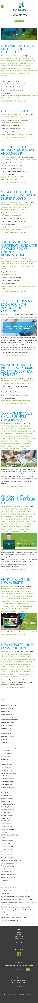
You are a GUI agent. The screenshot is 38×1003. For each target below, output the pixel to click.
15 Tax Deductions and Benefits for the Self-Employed (19, 195)
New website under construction (17, 646)
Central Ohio (5, 742)
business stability (6, 733)
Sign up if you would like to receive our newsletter (19, 965)
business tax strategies (8, 736)
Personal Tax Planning (9, 207)
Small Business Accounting (10, 266)
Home (19, 932)
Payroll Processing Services (27, 71)
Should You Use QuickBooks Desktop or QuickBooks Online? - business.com (19, 248)
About (19, 934)
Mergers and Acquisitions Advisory (13, 441)
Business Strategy (6, 826)
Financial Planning (6, 849)
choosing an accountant (8, 745)
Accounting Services (29, 159)
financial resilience (6, 855)
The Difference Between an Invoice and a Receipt (18, 150)
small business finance (7, 778)
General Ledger (14, 111)
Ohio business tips (6, 764)
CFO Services (12, 66)
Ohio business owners (7, 762)
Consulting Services (25, 66)
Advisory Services (28, 61)
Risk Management (6, 871)
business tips (4, 739)
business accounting (7, 717)
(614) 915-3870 (20, 15)
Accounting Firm (16, 117)
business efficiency (6, 725)
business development (7, 722)
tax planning (4, 880)
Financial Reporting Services (11, 68)
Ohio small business (6, 770)
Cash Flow (4, 832)
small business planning (8, 781)
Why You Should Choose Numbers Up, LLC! (18, 499)
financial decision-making (8, 748)
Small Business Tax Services (19, 210)
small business (5, 776)
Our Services (19, 936)
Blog (19, 940)
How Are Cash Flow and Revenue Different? (18, 49)
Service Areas (19, 938)
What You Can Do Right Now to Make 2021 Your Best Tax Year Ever (17, 369)
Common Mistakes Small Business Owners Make (16, 416)
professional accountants (8, 773)
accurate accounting (7, 714)
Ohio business (5, 759)
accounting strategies (7, 809)
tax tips (3, 790)
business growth (6, 728)
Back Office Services (8, 433)
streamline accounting (7, 787)
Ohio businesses (6, 767)
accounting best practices (8, 705)
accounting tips (5, 711)
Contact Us (19, 943)
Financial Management (7, 846)
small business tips (6, 784)
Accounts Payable (6, 812)
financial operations (7, 753)
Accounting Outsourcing (18, 58)
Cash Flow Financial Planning (11, 436)
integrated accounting (7, 857)
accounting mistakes (7, 708)
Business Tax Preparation (9, 63)
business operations (7, 731)
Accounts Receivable (14, 61)
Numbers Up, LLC (14, 994)
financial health (5, 750)
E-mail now (19, 21)
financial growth (6, 843)
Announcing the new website (15, 580)
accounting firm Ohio (7, 798)
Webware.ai (30, 994)
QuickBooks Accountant (10, 73)
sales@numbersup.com (19, 989)
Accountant (5, 58)
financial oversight (6, 756)
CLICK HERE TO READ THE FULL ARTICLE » (13, 101)
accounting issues (6, 801)
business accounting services (9, 719)
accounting (4, 703)
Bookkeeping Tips (6, 824)
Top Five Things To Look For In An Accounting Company (16, 306)
